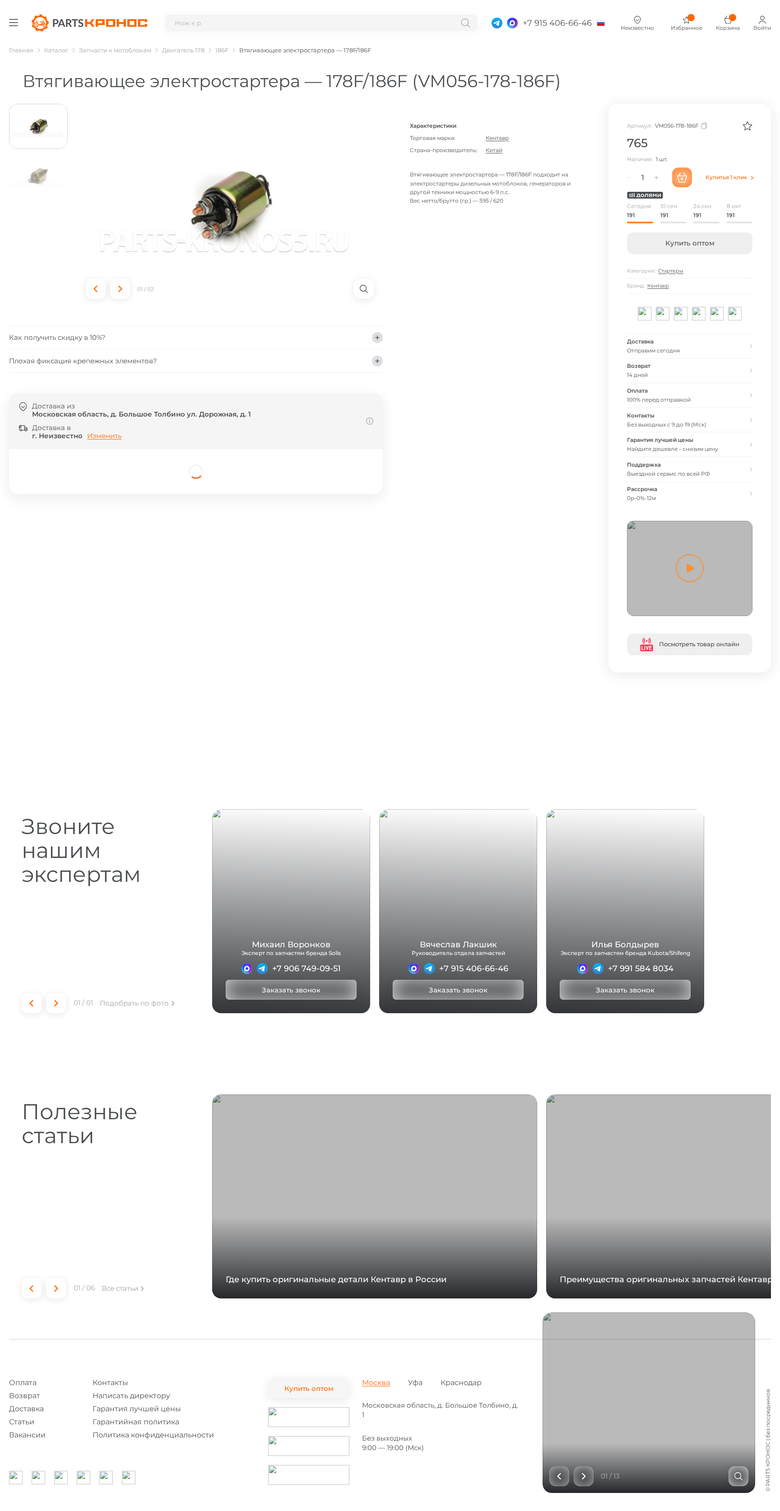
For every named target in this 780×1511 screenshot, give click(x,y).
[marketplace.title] (308, 1417)
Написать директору (131, 1395)
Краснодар (461, 1382)
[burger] (13, 22)
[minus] (629, 177)
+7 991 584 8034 (640, 968)
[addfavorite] (747, 126)
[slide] (738, 1476)
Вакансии (27, 1435)
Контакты (110, 1382)
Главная (21, 50)
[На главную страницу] (89, 23)
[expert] (246, 968)
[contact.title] (497, 23)
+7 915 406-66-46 (473, 968)
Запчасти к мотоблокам (115, 50)
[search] (466, 23)
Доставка (26, 1408)
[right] (120, 289)
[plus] (656, 177)
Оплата (23, 1382)
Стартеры (670, 271)
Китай (494, 150)
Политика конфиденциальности (153, 1435)
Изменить (104, 436)
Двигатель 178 (183, 50)
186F (221, 50)
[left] (96, 289)
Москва (376, 1382)
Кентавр (497, 137)
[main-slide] (230, 206)
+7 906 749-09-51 (306, 968)
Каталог (56, 50)
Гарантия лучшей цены (137, 1408)
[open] (364, 289)
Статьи (21, 1422)
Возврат (24, 1395)
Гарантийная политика (136, 1422)
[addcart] (682, 177)
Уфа (415, 1382)
